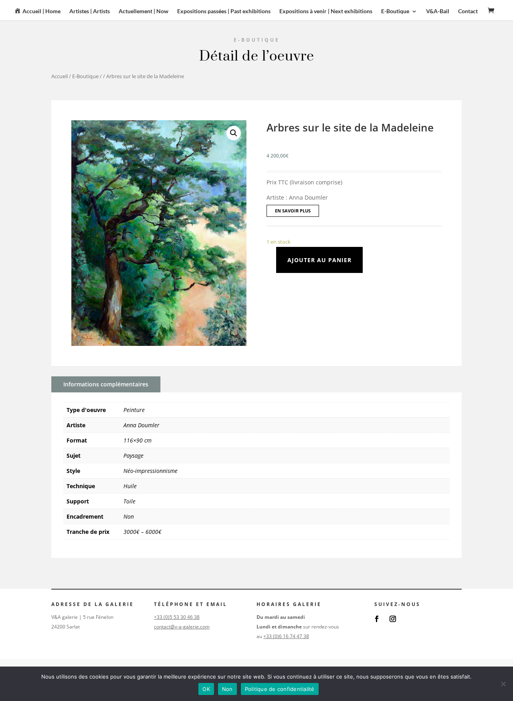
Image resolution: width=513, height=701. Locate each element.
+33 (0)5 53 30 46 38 (177, 617)
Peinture (134, 410)
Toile (129, 501)
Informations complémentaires (105, 384)
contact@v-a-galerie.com (182, 626)
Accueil (59, 76)
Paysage (133, 455)
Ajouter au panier (319, 260)
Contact (468, 11)
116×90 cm (137, 440)
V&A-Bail (437, 11)
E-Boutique (85, 76)
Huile (130, 486)
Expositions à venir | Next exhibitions (325, 11)
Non (128, 516)
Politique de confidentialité (280, 689)
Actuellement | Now (143, 11)
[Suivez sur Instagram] (392, 618)
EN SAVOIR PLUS (293, 211)
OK (206, 689)
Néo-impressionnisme (150, 471)
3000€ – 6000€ (142, 531)
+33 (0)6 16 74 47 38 (286, 636)
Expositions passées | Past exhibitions (224, 11)
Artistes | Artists (89, 11)
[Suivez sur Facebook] (376, 618)
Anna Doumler (141, 425)
